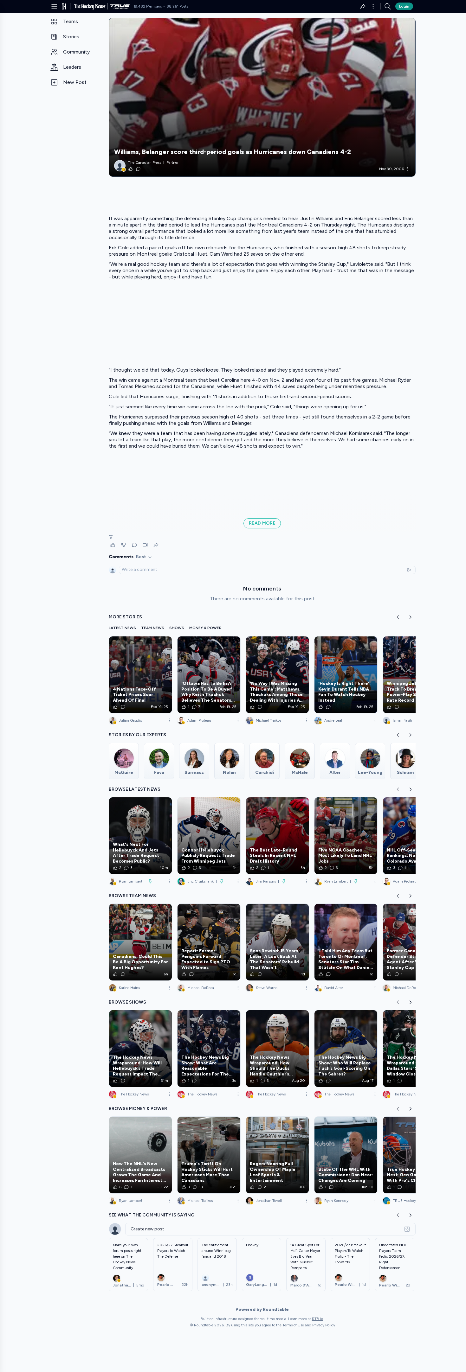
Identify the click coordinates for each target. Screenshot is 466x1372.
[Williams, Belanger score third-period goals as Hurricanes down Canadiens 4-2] (262, 97)
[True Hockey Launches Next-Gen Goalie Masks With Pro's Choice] (414, 1155)
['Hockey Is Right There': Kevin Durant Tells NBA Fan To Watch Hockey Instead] (345, 674)
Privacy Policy (323, 1325)
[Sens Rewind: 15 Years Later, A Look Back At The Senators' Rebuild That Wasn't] (277, 942)
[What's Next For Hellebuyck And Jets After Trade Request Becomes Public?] (140, 835)
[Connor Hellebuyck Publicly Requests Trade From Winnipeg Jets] (209, 835)
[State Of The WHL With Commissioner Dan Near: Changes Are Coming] (345, 1155)
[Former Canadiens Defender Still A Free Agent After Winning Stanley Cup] (414, 942)
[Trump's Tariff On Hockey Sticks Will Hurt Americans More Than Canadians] (209, 1155)
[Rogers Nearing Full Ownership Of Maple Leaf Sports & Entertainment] (277, 1155)
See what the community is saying (151, 1215)
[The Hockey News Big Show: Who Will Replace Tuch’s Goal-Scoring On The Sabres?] (345, 1048)
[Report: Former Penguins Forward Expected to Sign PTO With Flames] (209, 942)
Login (404, 6)
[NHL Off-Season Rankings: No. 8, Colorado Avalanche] (414, 835)
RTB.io (317, 1319)
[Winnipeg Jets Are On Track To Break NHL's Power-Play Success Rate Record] (414, 674)
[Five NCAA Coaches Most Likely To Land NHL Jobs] (345, 835)
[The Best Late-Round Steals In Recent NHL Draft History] (277, 835)
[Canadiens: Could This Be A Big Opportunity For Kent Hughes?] (140, 942)
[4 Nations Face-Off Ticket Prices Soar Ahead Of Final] (140, 674)
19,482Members (147, 6)
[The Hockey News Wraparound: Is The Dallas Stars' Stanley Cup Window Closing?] (414, 1048)
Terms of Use (293, 1325)
